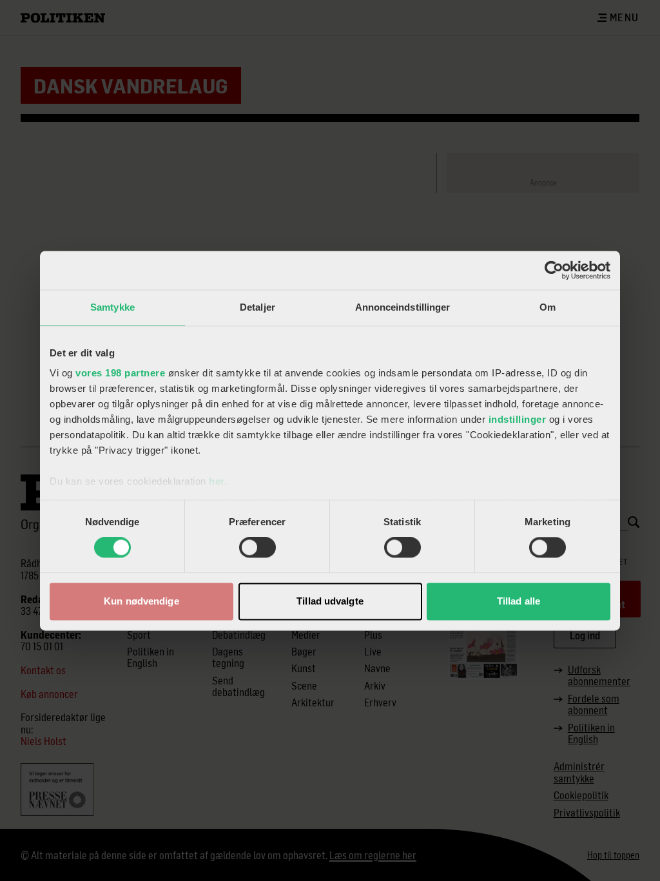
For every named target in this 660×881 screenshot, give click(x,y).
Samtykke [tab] (112, 307)
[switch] (257, 547)
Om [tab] (547, 307)
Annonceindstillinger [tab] (403, 307)
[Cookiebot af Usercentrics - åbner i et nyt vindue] (554, 270)
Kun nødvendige (141, 600)
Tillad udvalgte (330, 600)
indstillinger (518, 419)
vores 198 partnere (120, 372)
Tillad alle (518, 600)
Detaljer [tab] (257, 307)
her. (218, 481)
